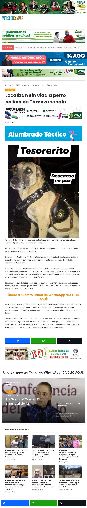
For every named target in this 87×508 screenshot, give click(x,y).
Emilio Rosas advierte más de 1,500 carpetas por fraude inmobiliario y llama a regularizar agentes (27, 402)
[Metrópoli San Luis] (12, 18)
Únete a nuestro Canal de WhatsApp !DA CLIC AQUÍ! (43, 297)
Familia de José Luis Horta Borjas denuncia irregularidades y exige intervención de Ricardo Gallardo (16, 484)
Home (9, 85)
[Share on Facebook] (17, 341)
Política (9, 392)
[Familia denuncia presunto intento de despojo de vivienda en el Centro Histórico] (16, 441)
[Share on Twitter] (69, 341)
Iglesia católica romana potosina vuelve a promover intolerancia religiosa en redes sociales (43, 483)
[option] (43, 400)
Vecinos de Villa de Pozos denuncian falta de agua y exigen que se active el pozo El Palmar (69, 483)
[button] (43, 191)
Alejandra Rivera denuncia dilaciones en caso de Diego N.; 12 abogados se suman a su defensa (43, 453)
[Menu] (3, 23)
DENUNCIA (16, 85)
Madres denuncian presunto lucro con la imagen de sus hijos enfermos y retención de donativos (69, 454)
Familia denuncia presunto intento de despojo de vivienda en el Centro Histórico (16, 453)
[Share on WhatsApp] (43, 341)
